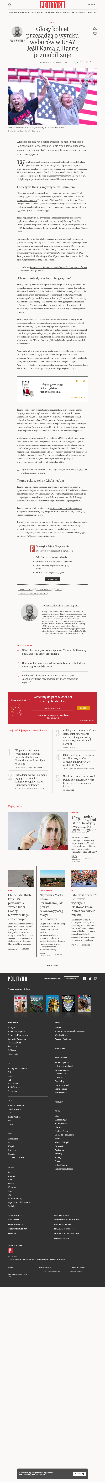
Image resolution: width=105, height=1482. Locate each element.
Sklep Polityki (61, 1164)
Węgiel (11, 1146)
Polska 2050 (13, 1083)
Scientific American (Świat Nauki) (70, 1031)
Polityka (11, 1027)
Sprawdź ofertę (77, 398)
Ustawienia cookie (61, 1238)
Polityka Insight (45, 1268)
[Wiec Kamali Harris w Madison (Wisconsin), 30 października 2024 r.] (52, 96)
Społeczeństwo (61, 1130)
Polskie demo (61, 1088)
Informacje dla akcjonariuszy (66, 1233)
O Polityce (12, 1233)
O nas (57, 1161)
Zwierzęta (59, 1145)
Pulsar (58, 1027)
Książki (11, 1172)
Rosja (10, 1120)
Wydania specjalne (16, 1031)
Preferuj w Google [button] (87, 62)
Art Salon (12, 1205)
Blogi (57, 1115)
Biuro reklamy (13, 1220)
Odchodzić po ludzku (64, 1134)
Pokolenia (82, 13)
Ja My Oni (12, 1050)
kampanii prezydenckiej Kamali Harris (58, 161)
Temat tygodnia (62, 1062)
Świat (27, 13)
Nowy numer (14, 13)
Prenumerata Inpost (52, 978)
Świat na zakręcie (63, 1069)
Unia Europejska (15, 1109)
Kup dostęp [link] (52, 579)
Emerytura (13, 1150)
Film (10, 1179)
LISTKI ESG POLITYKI (17, 1157)
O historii (59, 1077)
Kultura (40, 13)
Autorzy (58, 1153)
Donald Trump (25, 589)
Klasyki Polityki (62, 1142)
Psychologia (60, 1081)
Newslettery (56, 13)
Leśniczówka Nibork (77, 1268)
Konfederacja (14, 1087)
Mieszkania (13, 1138)
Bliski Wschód (14, 1116)
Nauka (47, 13)
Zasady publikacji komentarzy (66, 1220)
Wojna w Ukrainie (16, 1105)
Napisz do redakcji (15, 1224)
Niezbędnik (13, 1053)
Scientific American (17, 1038)
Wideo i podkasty (70, 13)
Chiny (10, 1124)
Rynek (33, 13)
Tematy (58, 1157)
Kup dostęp (79, 1473)
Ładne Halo (56, 1271)
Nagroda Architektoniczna (20, 1202)
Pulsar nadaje (61, 1092)
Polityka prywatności (63, 1224)
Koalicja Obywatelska (17, 1068)
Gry (9, 1194)
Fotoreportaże (61, 1123)
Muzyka (11, 1175)
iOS (9, 1256)
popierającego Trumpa (27, 221)
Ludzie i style (61, 1119)
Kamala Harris (44, 589)
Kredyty (11, 1153)
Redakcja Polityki (15, 1215)
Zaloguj (91, 5)
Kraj (22, 13)
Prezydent (12, 1091)
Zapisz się (83, 708)
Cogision (50, 1271)
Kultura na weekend (64, 1066)
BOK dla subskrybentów (17, 1229)
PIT (9, 1142)
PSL (9, 1079)
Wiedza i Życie (14, 1042)
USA (58, 589)
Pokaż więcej (52, 966)
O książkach (60, 1073)
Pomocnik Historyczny (18, 1035)
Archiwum (59, 1149)
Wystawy (12, 1187)
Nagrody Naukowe (63, 1038)
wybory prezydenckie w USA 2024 (32, 593)
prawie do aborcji (74, 409)
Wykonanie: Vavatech (76, 1271)
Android (15, 1256)
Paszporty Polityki (16, 1198)
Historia (58, 1127)
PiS (9, 1072)
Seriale (11, 1183)
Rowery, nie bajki (62, 1084)
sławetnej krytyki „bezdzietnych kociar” (35, 532)
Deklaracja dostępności (64, 1229)
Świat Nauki (13, 1046)
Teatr (10, 1190)
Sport (57, 1138)
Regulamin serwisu (62, 1215)
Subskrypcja (71, 978)
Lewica (11, 1075)
